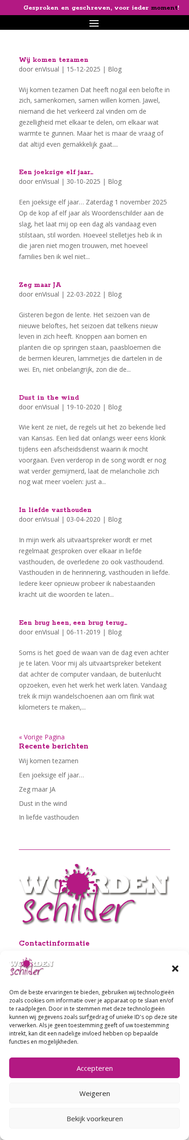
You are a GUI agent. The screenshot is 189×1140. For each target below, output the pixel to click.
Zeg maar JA (40, 285)
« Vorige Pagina (42, 736)
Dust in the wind (49, 398)
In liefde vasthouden (55, 510)
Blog (115, 69)
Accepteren (95, 1068)
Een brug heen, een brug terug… (73, 623)
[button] (175, 968)
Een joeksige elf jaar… (56, 172)
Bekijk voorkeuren (95, 1118)
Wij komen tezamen (54, 60)
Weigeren (94, 1093)
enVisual (47, 69)
